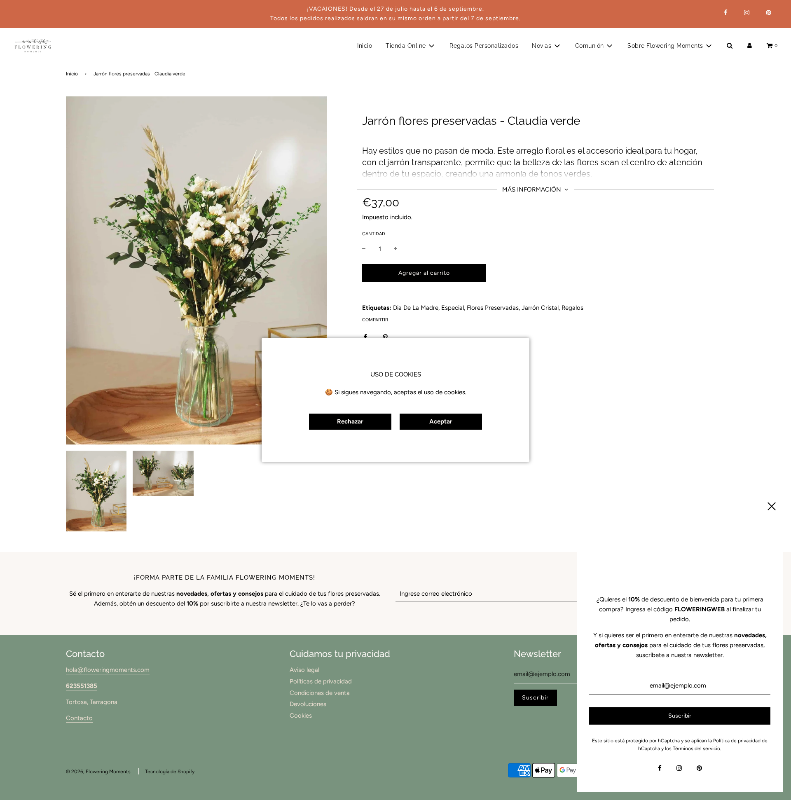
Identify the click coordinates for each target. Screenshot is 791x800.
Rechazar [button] (350, 421)
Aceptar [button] (440, 421)
